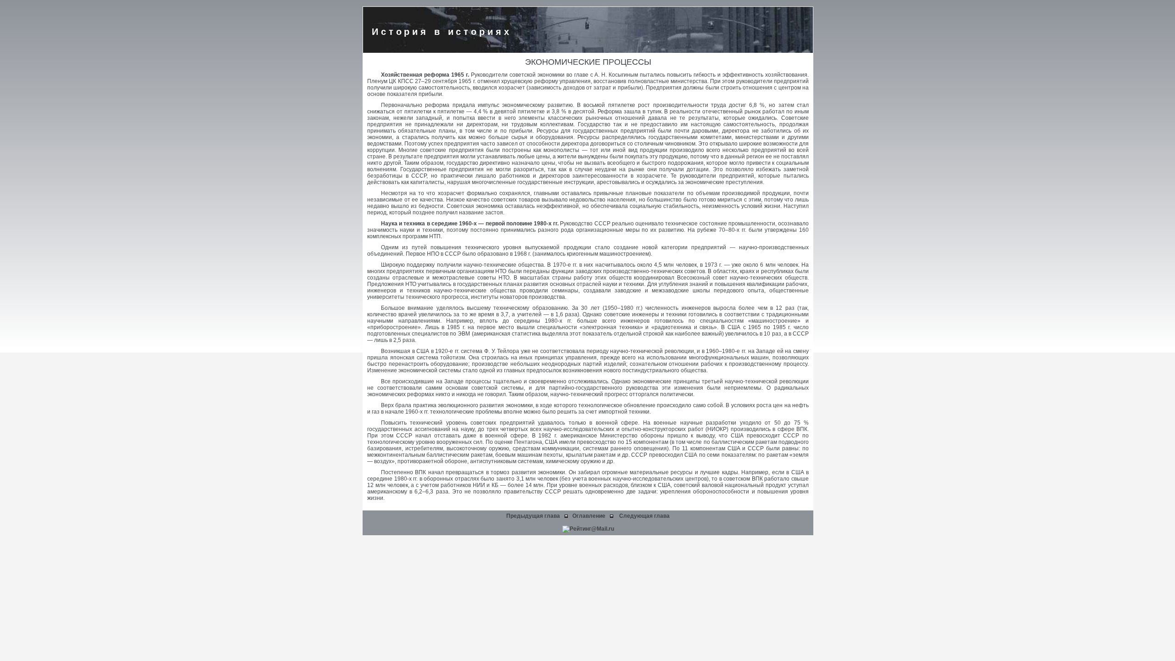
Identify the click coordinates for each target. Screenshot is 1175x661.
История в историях (442, 32)
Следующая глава (644, 516)
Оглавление (588, 516)
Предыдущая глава (533, 516)
